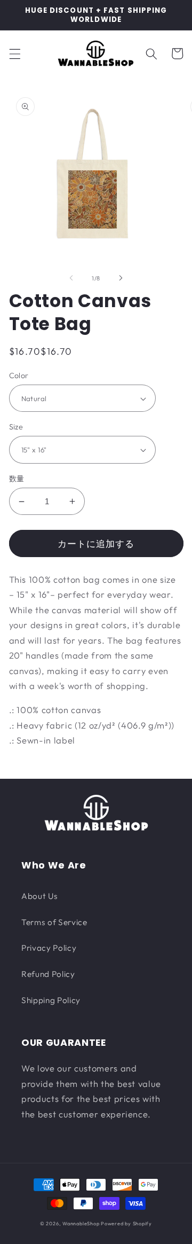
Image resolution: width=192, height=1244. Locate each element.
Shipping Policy (51, 1000)
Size (16, 427)
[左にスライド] (71, 278)
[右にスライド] (120, 278)
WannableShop (80, 1223)
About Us (39, 896)
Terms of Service (54, 922)
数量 (17, 478)
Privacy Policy (48, 948)
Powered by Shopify (126, 1223)
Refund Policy (48, 974)
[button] (14, 53)
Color (19, 375)
